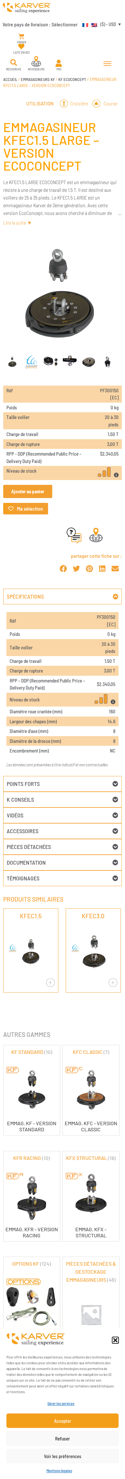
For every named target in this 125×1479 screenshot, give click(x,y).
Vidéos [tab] (15, 815)
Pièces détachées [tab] (29, 846)
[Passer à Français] (83, 24)
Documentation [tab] (26, 862)
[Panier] (21, 36)
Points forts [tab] (23, 783)
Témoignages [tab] (23, 878)
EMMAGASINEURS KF (38, 79)
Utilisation (40, 103)
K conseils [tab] (20, 799)
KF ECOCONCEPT (72, 79)
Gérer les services (60, 1403)
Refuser (62, 1438)
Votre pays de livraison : (40, 24)
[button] (115, 1340)
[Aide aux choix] (74, 542)
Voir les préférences (62, 1456)
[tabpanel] (62, 690)
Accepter (62, 1421)
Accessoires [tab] (22, 830)
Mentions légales (59, 1470)
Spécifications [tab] (25, 596)
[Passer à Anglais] (92, 24)
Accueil (10, 79)
